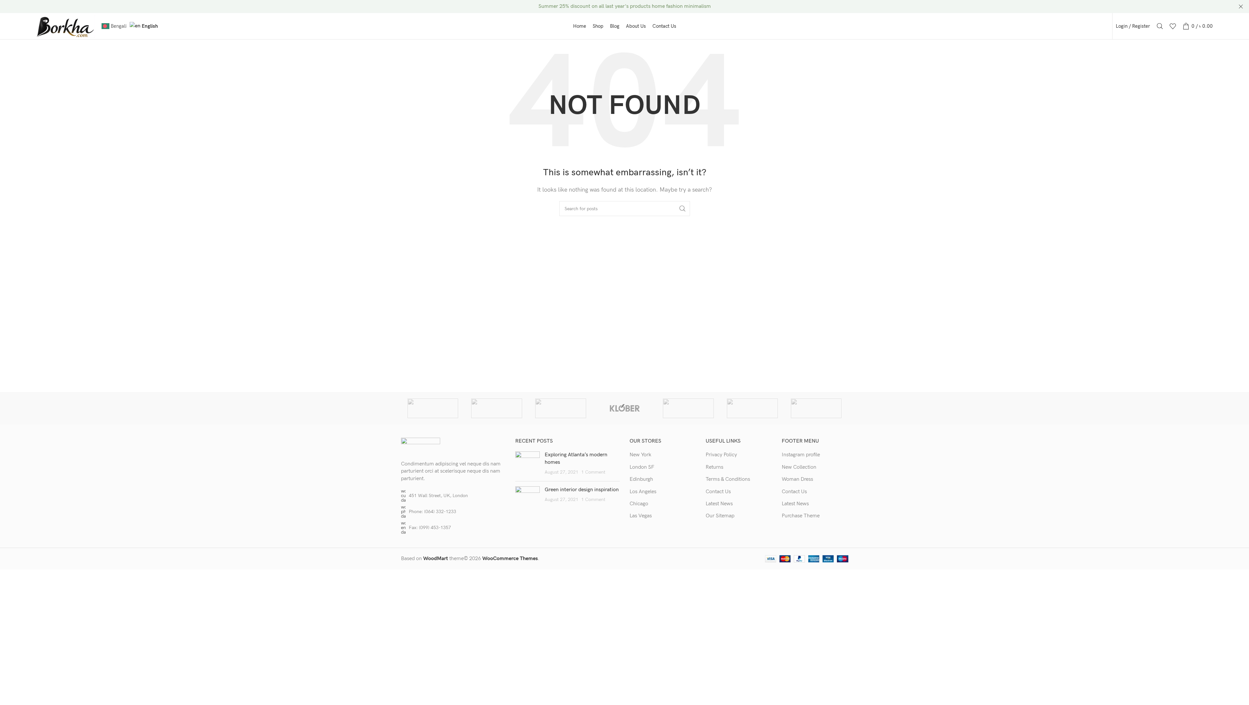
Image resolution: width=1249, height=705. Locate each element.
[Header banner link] (624, 6)
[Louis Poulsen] (561, 408)
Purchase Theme (801, 516)
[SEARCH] (682, 208)
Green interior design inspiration (582, 490)
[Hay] (752, 408)
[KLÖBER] (625, 408)
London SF (642, 467)
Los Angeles (643, 492)
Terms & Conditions (728, 479)
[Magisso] (497, 408)
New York (640, 455)
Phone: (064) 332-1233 (432, 511)
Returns (714, 467)
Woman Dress (797, 479)
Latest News (719, 504)
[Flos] (816, 408)
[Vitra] (433, 408)
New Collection (799, 467)
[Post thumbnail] (527, 463)
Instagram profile (801, 455)
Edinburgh (641, 479)
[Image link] (420, 446)
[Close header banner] (1241, 6)
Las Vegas (641, 516)
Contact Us (718, 492)
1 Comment (593, 472)
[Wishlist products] (1172, 26)
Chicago (639, 504)
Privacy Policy (721, 455)
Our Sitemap (720, 516)
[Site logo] (65, 26)
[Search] (1159, 26)
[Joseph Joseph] (688, 408)
